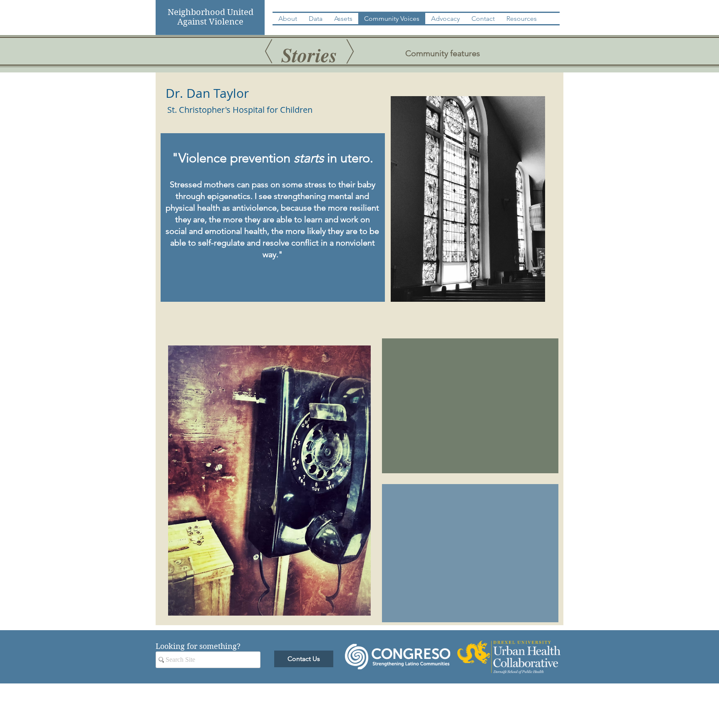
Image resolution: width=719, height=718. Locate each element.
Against (193, 22)
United (239, 12)
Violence (226, 22)
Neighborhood (196, 12)
